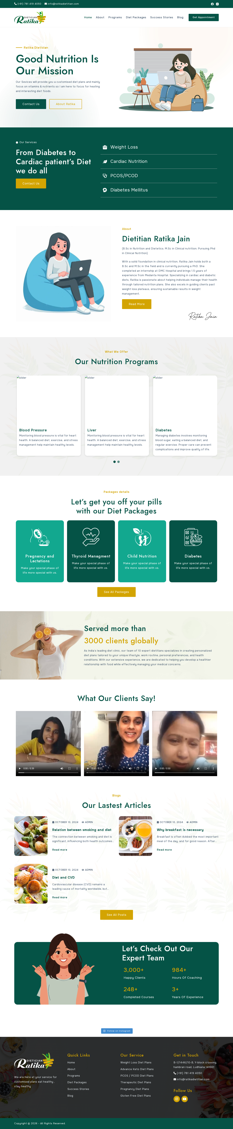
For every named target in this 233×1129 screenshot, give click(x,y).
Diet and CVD (63, 878)
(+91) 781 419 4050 (29, 3)
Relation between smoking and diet (82, 830)
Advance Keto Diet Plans (137, 1069)
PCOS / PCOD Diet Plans (137, 1075)
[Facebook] (212, 4)
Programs (115, 17)
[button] (114, 462)
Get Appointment (204, 17)
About (100, 17)
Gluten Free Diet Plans (135, 1095)
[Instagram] (217, 4)
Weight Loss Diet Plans (136, 1062)
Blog (180, 17)
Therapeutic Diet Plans (135, 1082)
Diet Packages (136, 17)
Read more (59, 849)
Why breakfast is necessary (180, 830)
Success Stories (161, 17)
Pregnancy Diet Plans (134, 1089)
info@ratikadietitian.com (63, 3)
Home (88, 17)
